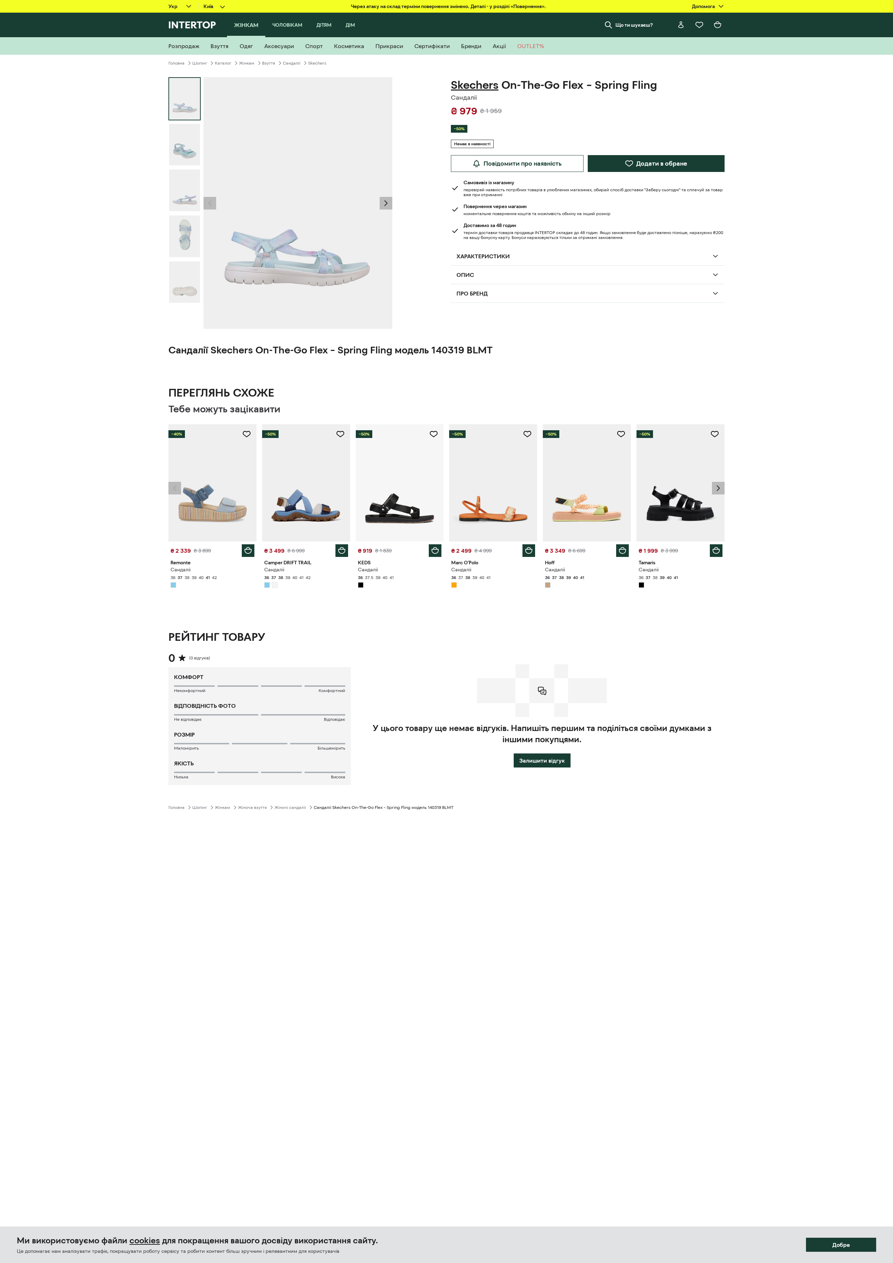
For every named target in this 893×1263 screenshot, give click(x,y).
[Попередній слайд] (210, 203)
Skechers (317, 63)
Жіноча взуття (252, 807)
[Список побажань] (699, 25)
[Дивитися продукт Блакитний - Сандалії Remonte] (212, 482)
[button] (210, 203)
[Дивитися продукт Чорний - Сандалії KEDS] (400, 482)
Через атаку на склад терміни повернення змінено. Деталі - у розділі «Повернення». (448, 6)
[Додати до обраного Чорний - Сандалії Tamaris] (715, 434)
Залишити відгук (542, 760)
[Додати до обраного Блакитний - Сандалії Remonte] (247, 434)
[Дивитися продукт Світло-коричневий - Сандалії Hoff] (587, 482)
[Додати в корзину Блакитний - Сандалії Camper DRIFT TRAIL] (341, 550)
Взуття (268, 63)
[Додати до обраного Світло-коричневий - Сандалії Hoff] (621, 434)
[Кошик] (718, 25)
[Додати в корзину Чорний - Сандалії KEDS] (435, 550)
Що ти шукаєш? (634, 24)
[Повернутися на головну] (192, 24)
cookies (144, 1240)
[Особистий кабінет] (681, 25)
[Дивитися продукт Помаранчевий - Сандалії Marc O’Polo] (493, 482)
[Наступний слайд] (386, 203)
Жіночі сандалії (290, 807)
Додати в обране (661, 163)
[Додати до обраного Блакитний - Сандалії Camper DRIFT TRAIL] (340, 434)
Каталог (223, 63)
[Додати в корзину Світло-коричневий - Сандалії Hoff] (622, 550)
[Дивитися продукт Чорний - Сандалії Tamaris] (681, 482)
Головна (176, 63)
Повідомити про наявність (523, 163)
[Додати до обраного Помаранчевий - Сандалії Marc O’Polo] (527, 434)
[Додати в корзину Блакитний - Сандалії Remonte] (248, 550)
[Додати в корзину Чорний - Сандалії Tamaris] (716, 550)
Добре (841, 1245)
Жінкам (246, 63)
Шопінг (199, 63)
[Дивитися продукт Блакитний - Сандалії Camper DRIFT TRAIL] (306, 482)
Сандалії (291, 63)
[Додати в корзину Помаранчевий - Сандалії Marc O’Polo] (528, 550)
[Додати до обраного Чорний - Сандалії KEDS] (434, 434)
